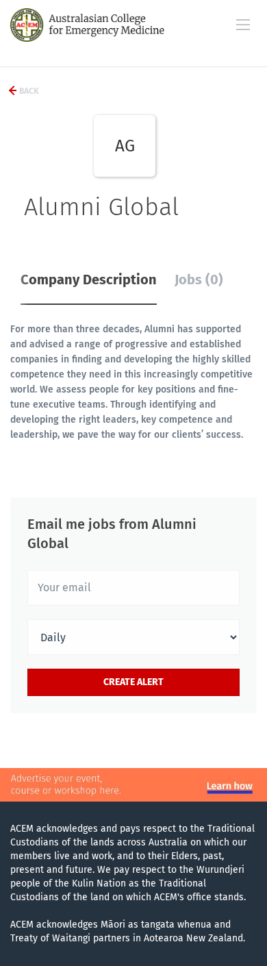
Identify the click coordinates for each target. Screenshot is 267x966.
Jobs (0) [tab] (199, 279)
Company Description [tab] (89, 279)
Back (28, 91)
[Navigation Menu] (243, 24)
